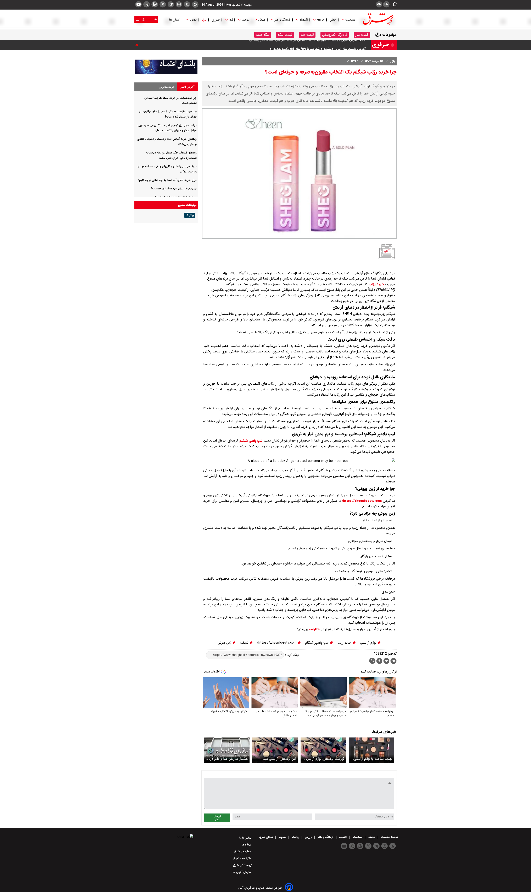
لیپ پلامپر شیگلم (251, 440)
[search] (195, 4)
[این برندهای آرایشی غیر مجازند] (275, 750)
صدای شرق (266, 837)
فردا (230, 19)
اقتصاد (303, 19)
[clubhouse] (146, 4)
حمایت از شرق (243, 851)
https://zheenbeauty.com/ (362, 500)
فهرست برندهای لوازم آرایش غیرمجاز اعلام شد (325, 758)
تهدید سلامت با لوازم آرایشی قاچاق (373, 758)
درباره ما (247, 844)
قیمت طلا (307, 34)
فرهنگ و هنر (282, 19)
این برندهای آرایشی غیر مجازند (280, 758)
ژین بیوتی (225, 642)
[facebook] (379, 661)
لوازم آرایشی (368, 642)
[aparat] (154, 4)
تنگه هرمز (262, 34)
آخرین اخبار (188, 87)
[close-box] (137, 45)
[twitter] (163, 4)
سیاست (350, 19)
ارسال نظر (217, 817)
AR (379, 4)
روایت (245, 19)
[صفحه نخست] (393, 4)
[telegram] (171, 4)
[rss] (187, 4)
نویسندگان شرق (242, 865)
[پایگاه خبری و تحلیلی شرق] (378, 24)
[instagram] (179, 4)
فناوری (215, 19)
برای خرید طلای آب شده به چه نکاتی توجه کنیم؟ (167, 180)
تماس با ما (245, 838)
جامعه (320, 19)
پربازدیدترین (166, 87)
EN (386, 4)
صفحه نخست (389, 837)
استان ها (175, 19)
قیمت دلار (362, 34)
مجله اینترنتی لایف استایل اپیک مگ (175, 197)
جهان (333, 19)
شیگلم (244, 642)
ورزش (261, 19)
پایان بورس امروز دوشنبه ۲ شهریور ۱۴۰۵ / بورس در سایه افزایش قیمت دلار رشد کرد (307, 45)
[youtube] (138, 4)
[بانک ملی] (166, 73)
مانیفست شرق (242, 858)
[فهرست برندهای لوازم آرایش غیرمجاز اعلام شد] (323, 750)
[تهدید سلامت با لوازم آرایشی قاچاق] (371, 750)
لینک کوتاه (291, 655)
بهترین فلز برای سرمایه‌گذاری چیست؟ (174, 188)
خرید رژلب (376, 284)
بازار (204, 19)
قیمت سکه (285, 34)
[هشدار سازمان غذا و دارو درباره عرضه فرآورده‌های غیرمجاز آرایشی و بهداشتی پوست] (227, 750)
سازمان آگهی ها (242, 872)
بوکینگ (190, 215)
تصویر (192, 19)
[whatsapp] (372, 661)
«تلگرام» (314, 629)
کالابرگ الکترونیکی (334, 34)
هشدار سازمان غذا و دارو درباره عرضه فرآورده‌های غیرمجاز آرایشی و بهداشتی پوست (227, 758)
